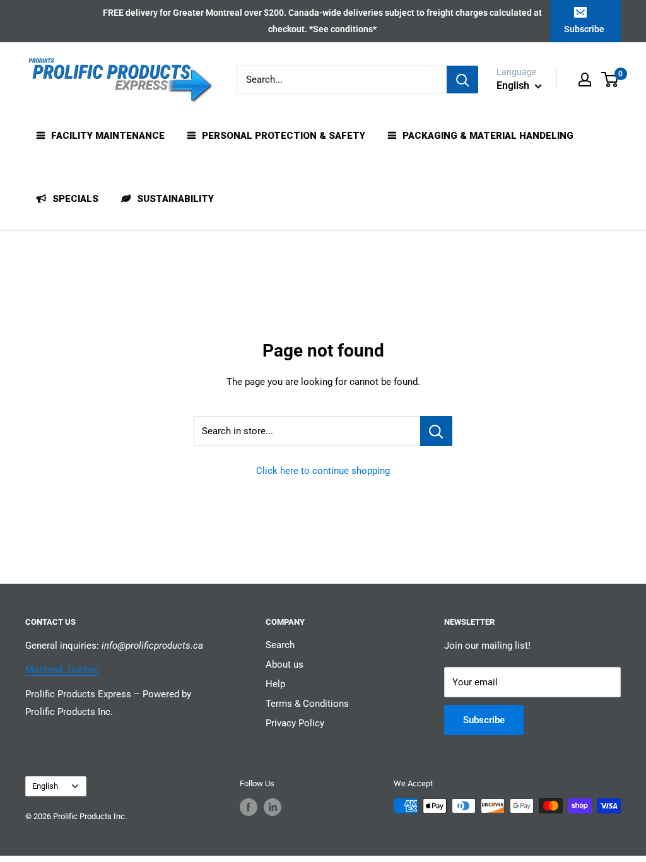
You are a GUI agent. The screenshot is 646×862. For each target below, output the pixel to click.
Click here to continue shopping (323, 470)
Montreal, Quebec (62, 669)
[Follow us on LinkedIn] (272, 807)
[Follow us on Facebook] (248, 807)
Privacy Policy (295, 723)
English (45, 786)
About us (284, 664)
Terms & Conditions (307, 703)
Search (280, 645)
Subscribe (584, 29)
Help (275, 684)
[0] (610, 79)
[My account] (584, 79)
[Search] (462, 79)
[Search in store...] (436, 431)
